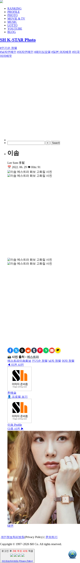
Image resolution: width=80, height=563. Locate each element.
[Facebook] (10, 350)
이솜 (22, 360)
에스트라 (33, 356)
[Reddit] (28, 350)
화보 (28, 360)
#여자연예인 (25, 51)
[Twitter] (16, 350)
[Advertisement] (40, 101)
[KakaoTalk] (58, 350)
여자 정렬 (68, 360)
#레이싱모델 (42, 51)
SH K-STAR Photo (18, 39)
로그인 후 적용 (17, 556)
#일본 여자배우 (61, 51)
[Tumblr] (34, 350)
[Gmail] (52, 350)
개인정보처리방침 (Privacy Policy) (17, 561)
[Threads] (22, 350)
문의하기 (51, 537)
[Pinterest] (40, 350)
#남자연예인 (8, 51)
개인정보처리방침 (13, 537)
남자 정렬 (54, 360)
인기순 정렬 (40, 360)
